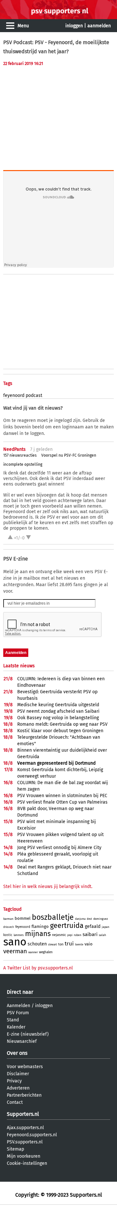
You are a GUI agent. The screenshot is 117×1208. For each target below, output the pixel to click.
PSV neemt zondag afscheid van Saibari (58, 711)
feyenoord (13, 395)
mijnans (38, 933)
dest (89, 919)
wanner (33, 952)
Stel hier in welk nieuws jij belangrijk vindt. (47, 886)
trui (69, 943)
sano (14, 941)
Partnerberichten (24, 1095)
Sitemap (15, 1149)
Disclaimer (18, 1074)
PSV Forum (18, 1013)
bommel (23, 918)
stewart (52, 944)
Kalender (16, 1027)
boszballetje (53, 917)
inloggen (74, 26)
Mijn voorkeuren (23, 1156)
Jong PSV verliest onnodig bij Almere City (59, 847)
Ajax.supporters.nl (25, 1127)
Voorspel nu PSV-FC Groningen (68, 455)
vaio (88, 944)
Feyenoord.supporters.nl (32, 1135)
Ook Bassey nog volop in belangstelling (58, 718)
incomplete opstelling (22, 464)
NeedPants (14, 449)
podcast (34, 395)
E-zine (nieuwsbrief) (28, 1034)
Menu (23, 26)
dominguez (100, 918)
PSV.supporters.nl (25, 1142)
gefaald (92, 926)
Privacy (14, 1081)
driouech (8, 927)
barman (8, 918)
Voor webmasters (25, 1066)
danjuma (80, 919)
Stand (13, 1020)
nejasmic (59, 935)
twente (79, 944)
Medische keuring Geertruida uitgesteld (58, 705)
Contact (15, 1102)
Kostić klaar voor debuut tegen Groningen (60, 730)
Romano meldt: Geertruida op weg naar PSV (62, 724)
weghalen (46, 952)
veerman (15, 951)
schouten (37, 944)
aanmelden (99, 26)
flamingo (40, 926)
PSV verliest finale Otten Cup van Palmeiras (62, 802)
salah (102, 935)
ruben (77, 935)
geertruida (67, 925)
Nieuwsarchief (22, 1041)
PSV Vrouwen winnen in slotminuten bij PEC (62, 795)
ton (60, 944)
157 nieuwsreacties (20, 455)
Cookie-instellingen (27, 1163)
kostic (7, 935)
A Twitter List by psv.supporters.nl (38, 968)
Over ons (17, 1053)
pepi (69, 935)
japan (105, 927)
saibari (90, 934)
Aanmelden (18, 1005)
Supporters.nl (23, 1114)
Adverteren (18, 1088)
